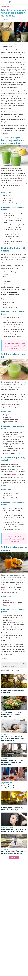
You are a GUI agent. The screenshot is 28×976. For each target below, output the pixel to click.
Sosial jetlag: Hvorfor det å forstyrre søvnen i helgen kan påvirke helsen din (12, 738)
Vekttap (3, 710)
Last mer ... (14, 857)
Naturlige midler (5, 6)
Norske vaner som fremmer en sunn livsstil (12, 692)
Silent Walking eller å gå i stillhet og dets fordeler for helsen (13, 852)
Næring (3, 806)
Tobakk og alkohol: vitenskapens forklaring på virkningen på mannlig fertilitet (13, 786)
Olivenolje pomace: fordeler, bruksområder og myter (12, 809)
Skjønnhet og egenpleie (8, 827)
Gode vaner (4, 734)
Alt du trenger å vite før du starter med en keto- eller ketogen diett (11, 714)
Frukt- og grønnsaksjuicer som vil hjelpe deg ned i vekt (15, 539)
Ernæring (4, 689)
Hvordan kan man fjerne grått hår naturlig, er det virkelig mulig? (13, 830)
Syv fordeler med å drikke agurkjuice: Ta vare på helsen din (15, 346)
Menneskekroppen (6, 782)
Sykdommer (4, 758)
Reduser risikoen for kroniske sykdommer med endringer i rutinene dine (12, 762)
